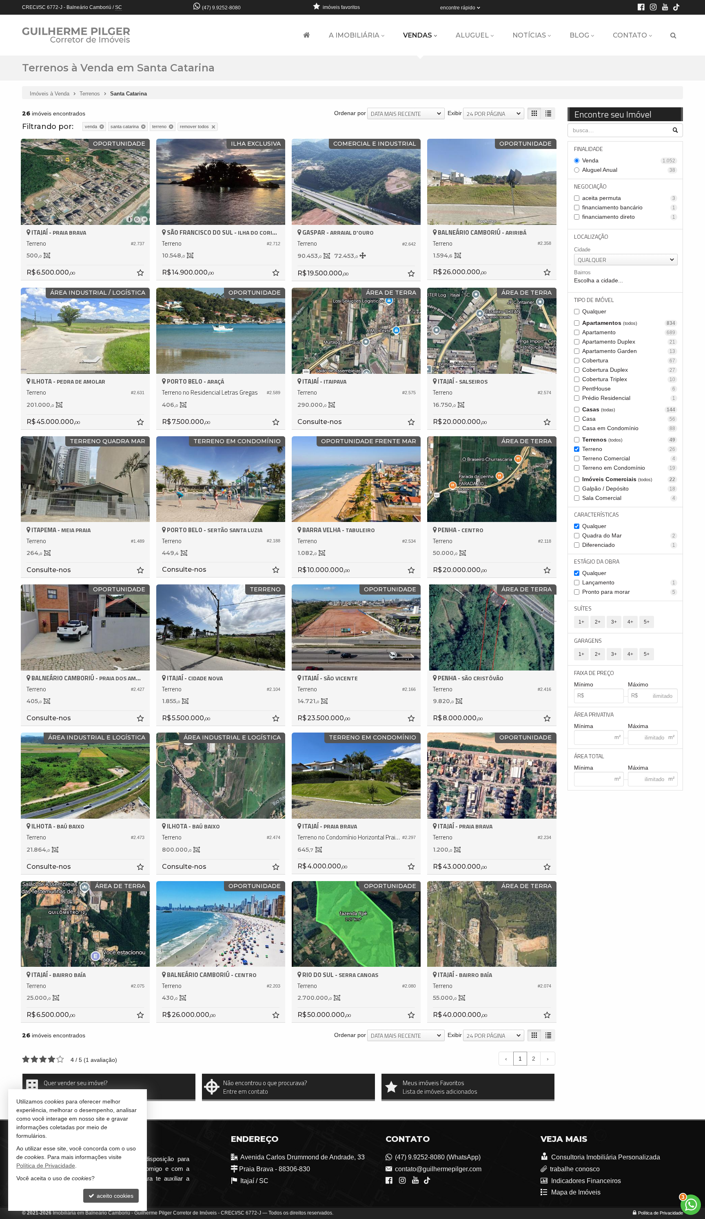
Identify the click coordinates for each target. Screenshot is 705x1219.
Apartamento (629, 332)
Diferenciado (629, 545)
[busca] (673, 35)
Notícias (529, 35)
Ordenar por (350, 113)
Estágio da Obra (596, 561)
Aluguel (472, 35)
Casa (629, 418)
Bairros (582, 272)
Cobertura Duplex (629, 369)
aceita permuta (629, 198)
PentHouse (629, 388)
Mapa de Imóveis (575, 1192)
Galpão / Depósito (629, 488)
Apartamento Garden (629, 351)
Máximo (638, 684)
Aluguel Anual (629, 170)
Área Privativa (594, 714)
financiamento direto (629, 216)
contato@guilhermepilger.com (438, 1169)
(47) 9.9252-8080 (221, 8)
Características (596, 514)
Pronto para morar (629, 591)
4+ (630, 622)
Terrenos (629, 439)
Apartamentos (629, 323)
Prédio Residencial (629, 398)
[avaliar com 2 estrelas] (34, 1059)
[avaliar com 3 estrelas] (43, 1059)
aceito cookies (114, 1195)
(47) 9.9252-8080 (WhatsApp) (438, 1157)
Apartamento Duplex (629, 341)
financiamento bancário (629, 207)
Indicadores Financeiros (585, 1180)
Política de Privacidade (660, 1212)
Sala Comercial (629, 498)
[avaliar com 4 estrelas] (51, 1059)
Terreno (629, 449)
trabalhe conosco (575, 1169)
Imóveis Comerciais (629, 479)
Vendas (417, 35)
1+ (581, 622)
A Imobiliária (354, 35)
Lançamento (629, 582)
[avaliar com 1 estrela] (26, 1059)
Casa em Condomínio (629, 428)
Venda (629, 160)
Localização (591, 236)
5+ (647, 622)
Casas (629, 409)
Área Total (589, 756)
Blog (579, 35)
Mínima (583, 726)
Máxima (638, 726)
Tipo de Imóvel (594, 299)
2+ (598, 622)
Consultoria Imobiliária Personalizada (605, 1157)
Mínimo (583, 684)
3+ (614, 622)
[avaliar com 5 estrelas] (60, 1059)
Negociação (590, 186)
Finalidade (588, 148)
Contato (630, 35)
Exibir (455, 113)
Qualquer (594, 311)
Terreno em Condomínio (629, 467)
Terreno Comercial (629, 458)
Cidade (582, 249)
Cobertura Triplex (629, 379)
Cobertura (629, 360)
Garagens (588, 640)
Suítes (583, 608)
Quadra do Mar (629, 535)
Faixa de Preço (594, 672)
